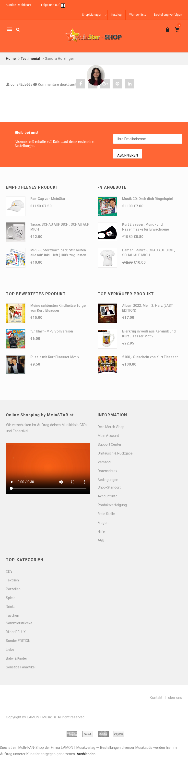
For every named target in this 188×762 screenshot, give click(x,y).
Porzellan (13, 589)
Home (11, 59)
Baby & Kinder (16, 658)
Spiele (10, 598)
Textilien (12, 580)
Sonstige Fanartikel (20, 667)
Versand (104, 462)
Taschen (12, 615)
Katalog (116, 14)
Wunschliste (137, 14)
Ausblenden (86, 754)
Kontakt (156, 697)
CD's (9, 571)
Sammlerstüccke (19, 623)
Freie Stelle (106, 514)
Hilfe (101, 531)
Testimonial (30, 59)
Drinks (10, 607)
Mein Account (108, 436)
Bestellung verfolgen (168, 14)
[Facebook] (63, 5)
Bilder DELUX (16, 632)
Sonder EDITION (18, 641)
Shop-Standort (109, 487)
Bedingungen (108, 480)
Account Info (108, 496)
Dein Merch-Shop (111, 427)
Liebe (10, 649)
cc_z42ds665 (21, 84)
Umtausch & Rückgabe (115, 453)
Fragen (103, 523)
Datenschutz (108, 471)
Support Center (109, 444)
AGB (101, 540)
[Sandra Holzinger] (96, 75)
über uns (175, 697)
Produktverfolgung (112, 505)
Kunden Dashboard (19, 5)
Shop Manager (91, 14)
